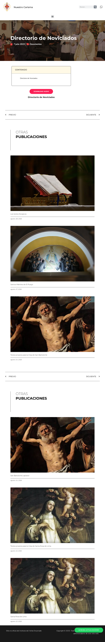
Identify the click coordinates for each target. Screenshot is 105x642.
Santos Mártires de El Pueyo (21, 284)
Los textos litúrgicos (18, 214)
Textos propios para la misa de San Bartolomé (28, 355)
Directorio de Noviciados (28, 78)
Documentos (36, 44)
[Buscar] (95, 7)
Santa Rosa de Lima (18, 617)
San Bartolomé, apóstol (19, 476)
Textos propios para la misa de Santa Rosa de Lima (30, 546)
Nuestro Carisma (23, 7)
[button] (52, 16)
